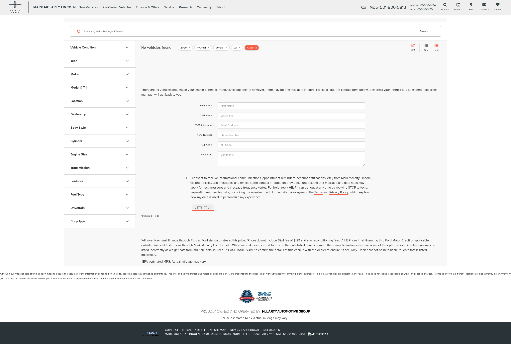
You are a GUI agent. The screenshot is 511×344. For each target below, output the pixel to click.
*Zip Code (206, 144)
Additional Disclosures (261, 330)
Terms (318, 192)
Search (424, 31)
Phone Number (204, 134)
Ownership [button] (204, 7)
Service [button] (169, 7)
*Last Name (206, 115)
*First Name (205, 105)
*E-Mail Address (203, 125)
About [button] (221, 7)
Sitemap (220, 330)
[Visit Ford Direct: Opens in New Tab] (318, 334)
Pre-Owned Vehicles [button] (117, 7)
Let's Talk (203, 208)
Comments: (206, 154)
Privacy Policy (338, 192)
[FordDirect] (152, 334)
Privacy (235, 330)
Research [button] (185, 7)
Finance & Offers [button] (147, 7)
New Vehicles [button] (88, 7)
